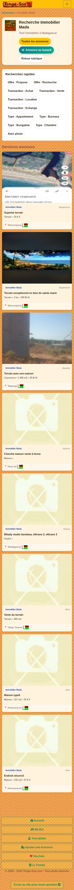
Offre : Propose (18, 82)
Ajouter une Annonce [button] (38, 847)
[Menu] (67, 4)
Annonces (8, 12)
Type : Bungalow (19, 125)
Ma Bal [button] (39, 829)
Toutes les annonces (35, 41)
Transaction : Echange (22, 108)
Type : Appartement (20, 116)
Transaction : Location (22, 99)
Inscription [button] (38, 838)
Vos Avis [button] (38, 856)
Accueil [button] (38, 820)
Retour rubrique (31, 58)
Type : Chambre (46, 125)
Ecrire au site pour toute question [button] (36, 884)
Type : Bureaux (49, 116)
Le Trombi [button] (38, 865)
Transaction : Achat (20, 90)
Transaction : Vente (51, 90)
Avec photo (15, 133)
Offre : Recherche (45, 82)
